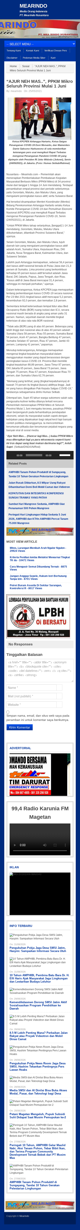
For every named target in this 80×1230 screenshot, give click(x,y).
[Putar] (12, 455)
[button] (13, 774)
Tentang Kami (14, 50)
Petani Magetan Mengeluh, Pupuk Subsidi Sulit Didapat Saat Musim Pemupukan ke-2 (38, 1116)
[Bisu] (56, 455)
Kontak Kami (32, 50)
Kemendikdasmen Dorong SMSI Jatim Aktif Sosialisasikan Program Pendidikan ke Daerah (38, 1005)
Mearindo (33, 6)
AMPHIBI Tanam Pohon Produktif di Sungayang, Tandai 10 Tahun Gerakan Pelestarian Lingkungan (35, 1185)
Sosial (25, 66)
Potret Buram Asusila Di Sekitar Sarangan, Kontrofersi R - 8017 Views (36, 587)
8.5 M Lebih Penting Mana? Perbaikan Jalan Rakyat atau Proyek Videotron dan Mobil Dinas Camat (39, 1036)
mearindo (16, 91)
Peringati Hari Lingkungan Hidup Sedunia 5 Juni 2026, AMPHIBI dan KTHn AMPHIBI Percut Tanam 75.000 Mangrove (38, 519)
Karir (53, 57)
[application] (40, 455)
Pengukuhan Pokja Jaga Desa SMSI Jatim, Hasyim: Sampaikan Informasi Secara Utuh (38, 949)
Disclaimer (12, 57)
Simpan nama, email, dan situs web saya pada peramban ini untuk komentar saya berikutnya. (37, 718)
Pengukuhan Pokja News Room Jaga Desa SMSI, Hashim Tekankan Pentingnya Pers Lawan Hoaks (37, 1066)
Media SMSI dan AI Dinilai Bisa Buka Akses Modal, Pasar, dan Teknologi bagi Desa (38, 1092)
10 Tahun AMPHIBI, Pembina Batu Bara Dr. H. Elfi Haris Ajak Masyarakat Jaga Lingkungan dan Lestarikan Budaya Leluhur (39, 978)
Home (13, 66)
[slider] (65, 455)
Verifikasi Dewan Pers (55, 50)
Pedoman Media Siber (34, 57)
